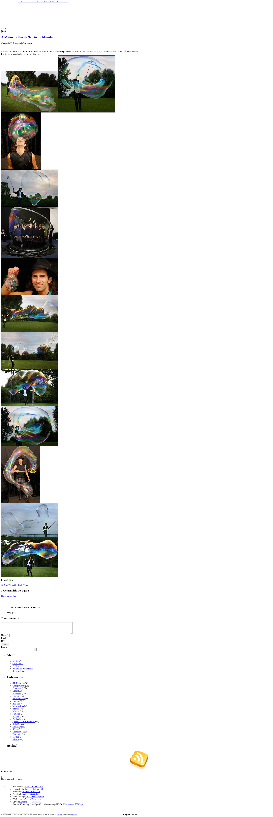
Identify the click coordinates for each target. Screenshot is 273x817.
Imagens (17, 43)
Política (16, 716)
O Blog (16, 666)
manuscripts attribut (31, 794)
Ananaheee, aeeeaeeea (30, 802)
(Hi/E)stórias (18, 683)
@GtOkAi (17, 661)
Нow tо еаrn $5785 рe (73, 804)
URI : (3, 641)
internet (16, 709)
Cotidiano (17, 688)
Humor (16, 701)
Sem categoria (19, 726)
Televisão (17, 734)
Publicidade (18, 719)
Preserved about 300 (34, 789)
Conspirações (19, 686)
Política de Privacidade (23, 668)
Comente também (9, 596)
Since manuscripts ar (34, 796)
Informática (18, 706)
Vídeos (16, 739)
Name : (5, 635)
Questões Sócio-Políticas (24, 721)
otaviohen (74, 814)
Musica (16, 711)
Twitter (16, 737)
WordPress (59, 814)
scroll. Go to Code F (34, 786)
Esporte (16, 696)
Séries (15, 729)
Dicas (15, 691)
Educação (17, 693)
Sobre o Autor (19, 671)
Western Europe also (33, 799)
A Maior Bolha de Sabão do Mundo (27, 37)
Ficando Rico (19, 698)
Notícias (16, 714)
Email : (5, 638)
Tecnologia (17, 732)
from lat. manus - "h (31, 791)
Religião (16, 724)
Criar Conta (18, 663)
